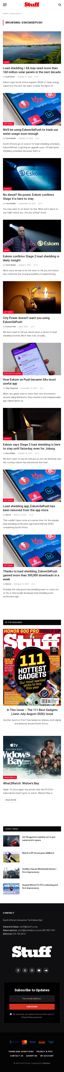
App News (8, 124)
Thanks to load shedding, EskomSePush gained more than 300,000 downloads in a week (31, 575)
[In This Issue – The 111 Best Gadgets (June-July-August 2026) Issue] (32, 667)
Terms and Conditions (20, 1052)
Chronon (46, 1063)
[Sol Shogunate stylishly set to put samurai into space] (11, 841)
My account (47, 1056)
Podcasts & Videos (12, 373)
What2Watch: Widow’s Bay (21, 783)
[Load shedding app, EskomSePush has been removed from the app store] (32, 486)
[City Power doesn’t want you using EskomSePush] (32, 297)
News (6, 62)
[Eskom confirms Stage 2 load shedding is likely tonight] (32, 236)
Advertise (31, 1056)
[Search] (59, 4)
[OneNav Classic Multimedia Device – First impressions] (11, 872)
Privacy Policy (27, 1017)
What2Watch (10, 777)
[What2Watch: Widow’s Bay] (32, 757)
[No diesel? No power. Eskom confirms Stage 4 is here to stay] (32, 174)
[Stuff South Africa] (32, 5)
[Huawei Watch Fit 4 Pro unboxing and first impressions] (11, 888)
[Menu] (5, 4)
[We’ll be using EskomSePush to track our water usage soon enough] (32, 109)
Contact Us (16, 1056)
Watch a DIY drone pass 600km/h (38, 853)
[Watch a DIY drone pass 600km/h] (11, 857)
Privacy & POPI (44, 1052)
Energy (7, 189)
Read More (11, 800)
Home (5, 14)
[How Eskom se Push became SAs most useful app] (32, 359)
